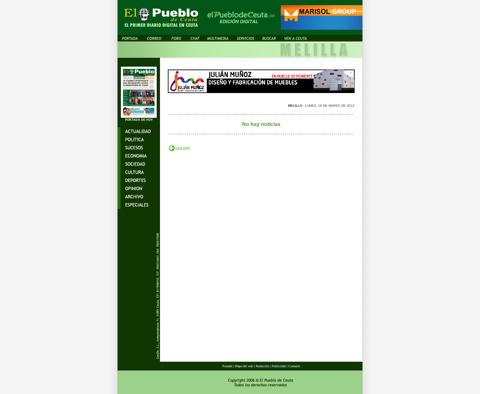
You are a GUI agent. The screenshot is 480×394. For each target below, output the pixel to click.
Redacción (262, 366)
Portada (227, 366)
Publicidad (279, 366)
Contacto (294, 366)
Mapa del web (244, 366)
